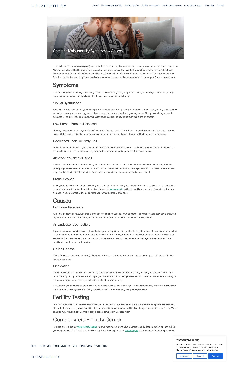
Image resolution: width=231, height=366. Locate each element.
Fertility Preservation (172, 5)
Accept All (215, 356)
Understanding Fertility (111, 5)
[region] (199, 348)
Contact (220, 5)
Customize (184, 356)
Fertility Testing (132, 5)
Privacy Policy (101, 345)
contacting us (131, 330)
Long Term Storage (193, 5)
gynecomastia (116, 189)
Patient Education (62, 345)
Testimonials (45, 345)
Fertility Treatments (151, 5)
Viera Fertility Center (87, 327)
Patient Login (86, 345)
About (96, 5)
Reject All (200, 356)
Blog (75, 345)
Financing (209, 5)
